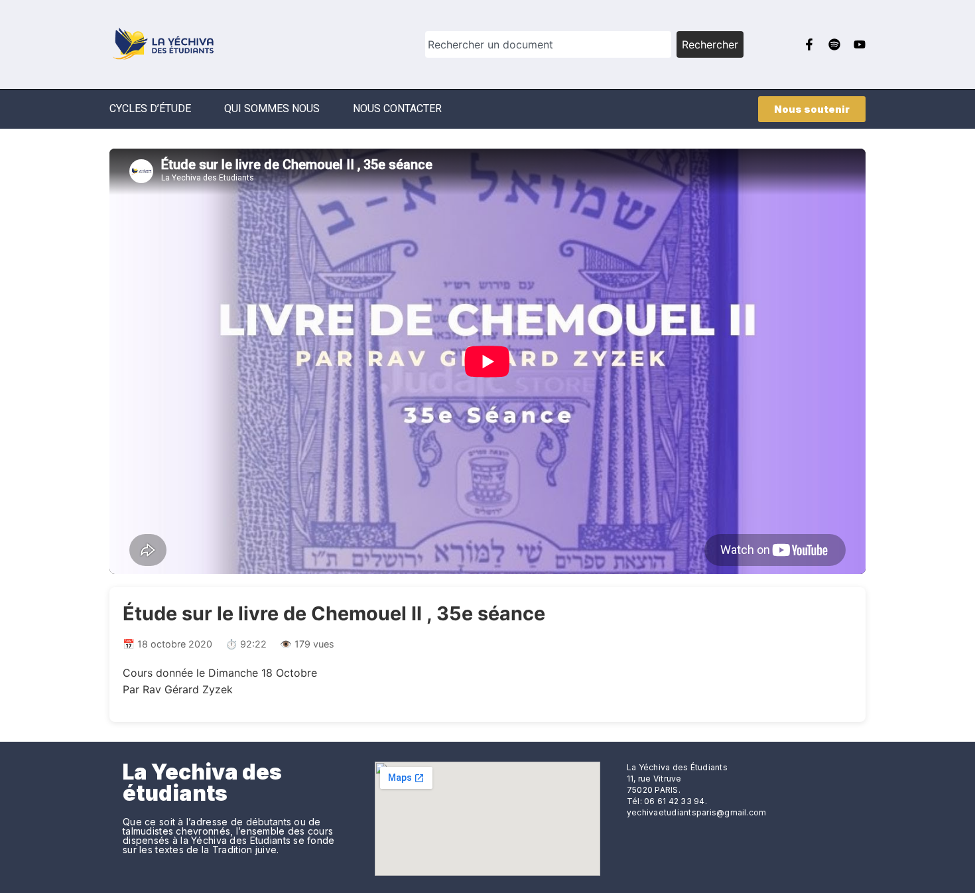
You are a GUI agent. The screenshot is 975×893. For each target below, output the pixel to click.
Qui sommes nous (272, 108)
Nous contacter (397, 108)
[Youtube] (860, 44)
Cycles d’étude (150, 108)
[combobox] (548, 44)
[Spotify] (834, 44)
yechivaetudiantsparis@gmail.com (696, 812)
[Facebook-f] (809, 44)
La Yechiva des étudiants (202, 782)
